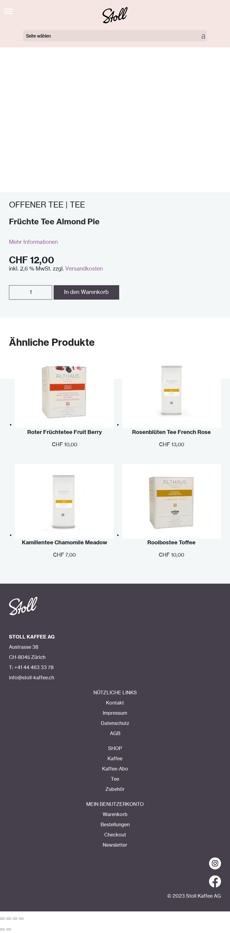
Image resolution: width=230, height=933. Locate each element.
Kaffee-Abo (115, 769)
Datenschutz (115, 723)
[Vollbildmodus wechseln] (15, 919)
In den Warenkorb (86, 292)
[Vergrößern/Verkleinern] (21, 919)
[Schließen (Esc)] (2, 919)
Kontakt (115, 703)
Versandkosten (84, 269)
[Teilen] (8, 919)
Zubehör (115, 789)
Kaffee (115, 758)
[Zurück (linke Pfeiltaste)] (2, 929)
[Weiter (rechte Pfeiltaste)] (8, 929)
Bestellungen (115, 824)
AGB (115, 733)
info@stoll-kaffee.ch (31, 677)
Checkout (115, 835)
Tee (115, 779)
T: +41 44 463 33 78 (31, 667)
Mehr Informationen (33, 242)
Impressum (115, 713)
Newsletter (115, 845)
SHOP (115, 748)
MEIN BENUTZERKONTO (115, 804)
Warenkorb (115, 814)
